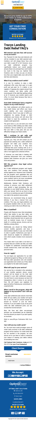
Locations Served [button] (18, 402)
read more (11, 360)
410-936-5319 (18, 5)
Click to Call (19, 7)
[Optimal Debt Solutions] (18, 384)
